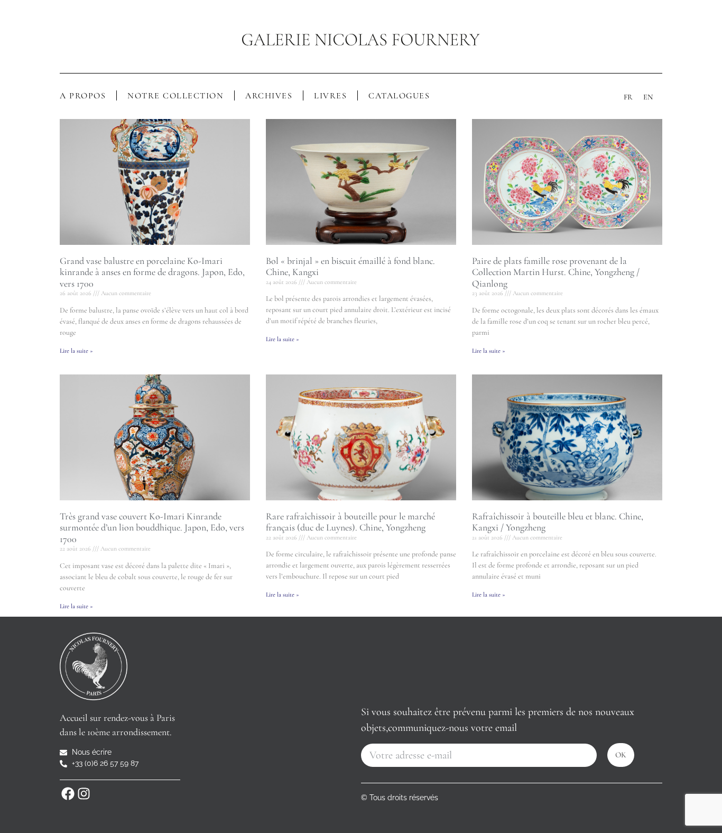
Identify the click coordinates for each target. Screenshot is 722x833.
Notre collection (175, 95)
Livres (330, 95)
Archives (268, 95)
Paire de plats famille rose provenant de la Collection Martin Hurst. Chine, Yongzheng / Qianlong (556, 272)
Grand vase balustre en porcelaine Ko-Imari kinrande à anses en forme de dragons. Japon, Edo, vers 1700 (152, 272)
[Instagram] (83, 793)
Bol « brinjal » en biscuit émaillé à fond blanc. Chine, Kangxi (350, 266)
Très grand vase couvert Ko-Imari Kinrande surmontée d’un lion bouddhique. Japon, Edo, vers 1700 (152, 527)
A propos (83, 95)
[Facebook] (68, 793)
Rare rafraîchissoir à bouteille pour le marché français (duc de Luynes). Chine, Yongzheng (350, 522)
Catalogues (399, 95)
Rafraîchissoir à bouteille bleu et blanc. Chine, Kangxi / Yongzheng (557, 522)
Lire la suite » (76, 350)
